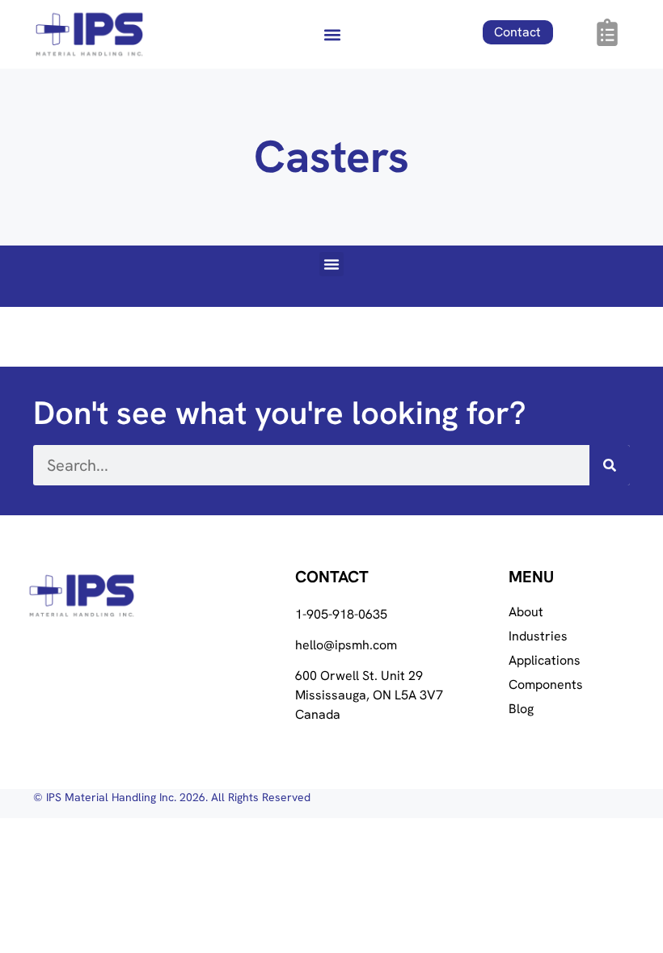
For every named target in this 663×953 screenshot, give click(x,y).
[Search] (609, 465)
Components (546, 685)
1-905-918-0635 (341, 614)
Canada (317, 714)
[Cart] (607, 32)
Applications (545, 661)
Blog (521, 709)
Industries (538, 636)
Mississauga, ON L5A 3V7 (369, 694)
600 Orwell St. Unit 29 (359, 675)
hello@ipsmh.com (346, 644)
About (526, 612)
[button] (332, 34)
